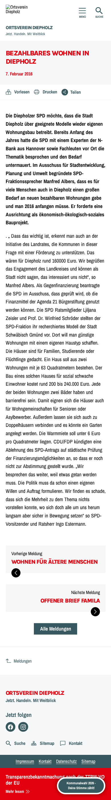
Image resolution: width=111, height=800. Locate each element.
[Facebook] (11, 727)
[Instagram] (23, 727)
